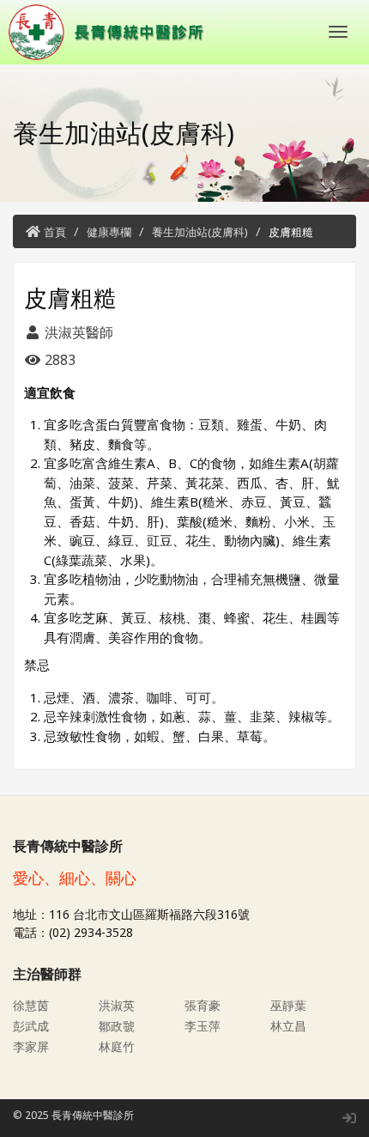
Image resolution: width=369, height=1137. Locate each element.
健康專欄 (109, 232)
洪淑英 (117, 1005)
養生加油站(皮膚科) (200, 232)
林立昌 (288, 1026)
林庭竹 (117, 1046)
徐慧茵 (31, 1005)
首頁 (55, 232)
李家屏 (31, 1046)
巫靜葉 (288, 1005)
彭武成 (31, 1026)
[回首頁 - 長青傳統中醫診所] (112, 32)
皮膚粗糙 (291, 232)
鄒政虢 (117, 1026)
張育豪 (202, 1005)
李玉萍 (202, 1026)
